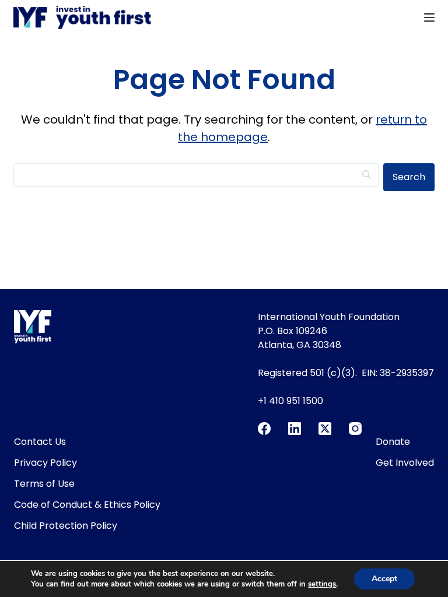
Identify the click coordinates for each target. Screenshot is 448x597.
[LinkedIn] (294, 428)
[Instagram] (355, 428)
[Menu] (429, 17)
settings (322, 584)
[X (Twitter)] (324, 428)
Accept (384, 578)
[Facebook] (264, 428)
